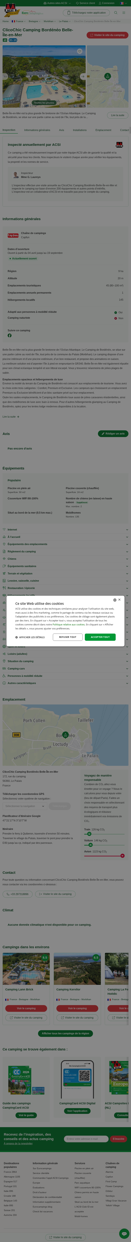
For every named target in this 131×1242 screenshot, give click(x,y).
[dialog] (65, 621)
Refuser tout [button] (67, 637)
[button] (30, 637)
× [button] (119, 600)
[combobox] (114, 600)
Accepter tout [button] (100, 637)
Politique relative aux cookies (69, 624)
